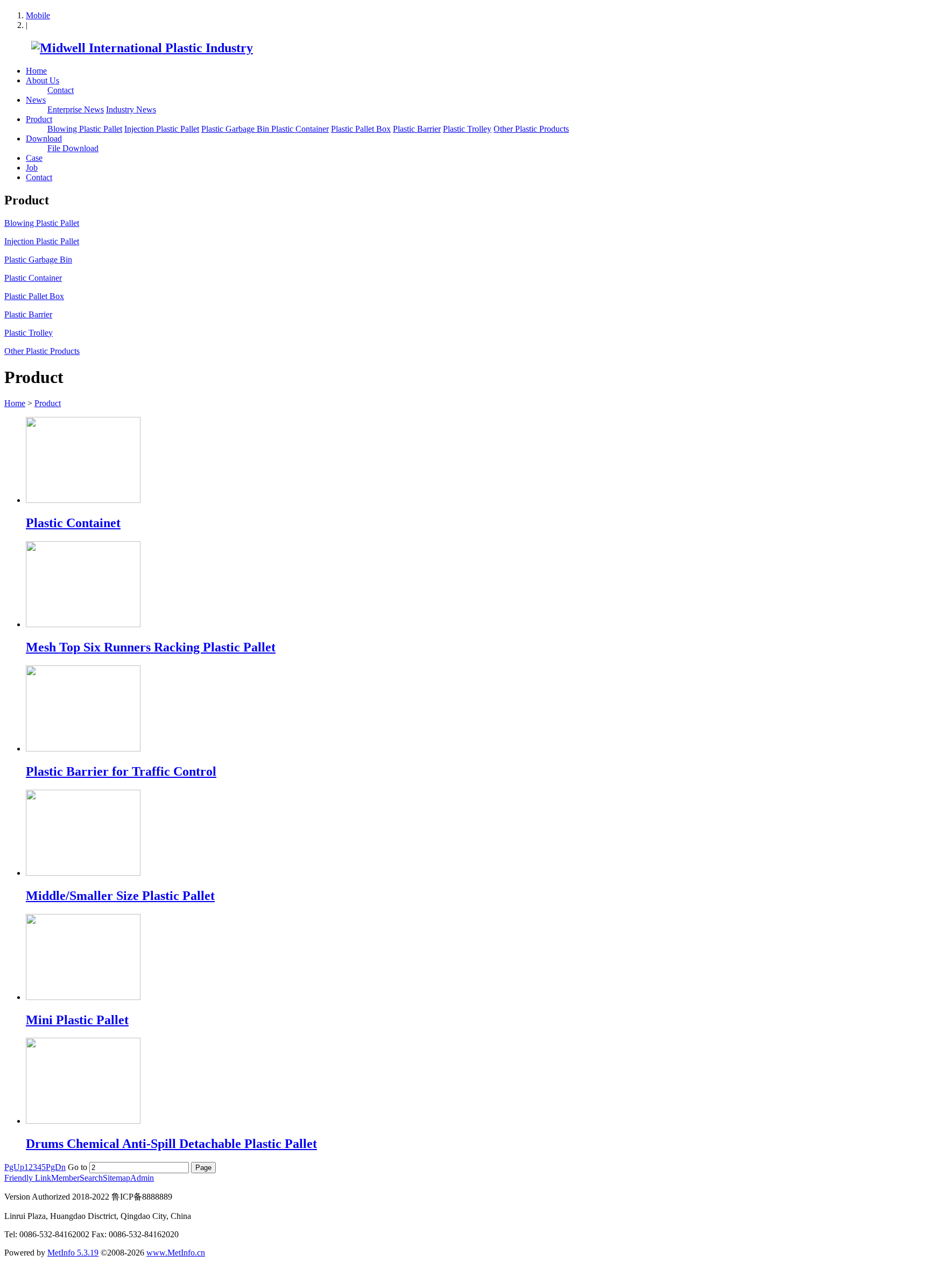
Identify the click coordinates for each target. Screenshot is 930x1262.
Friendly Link (27, 1177)
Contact (60, 90)
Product (39, 119)
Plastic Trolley (467, 128)
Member (65, 1177)
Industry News (131, 109)
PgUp (14, 1167)
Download (44, 138)
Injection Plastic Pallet (161, 128)
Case (34, 157)
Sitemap (116, 1177)
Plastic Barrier (417, 128)
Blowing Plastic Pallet (84, 128)
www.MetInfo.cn (175, 1252)
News (36, 99)
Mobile (38, 15)
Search (91, 1177)
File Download (72, 148)
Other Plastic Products (531, 128)
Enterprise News (75, 109)
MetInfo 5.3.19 (72, 1252)
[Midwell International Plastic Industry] (128, 48)
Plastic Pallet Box (361, 128)
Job (32, 167)
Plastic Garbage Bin (236, 128)
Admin (142, 1177)
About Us (42, 80)
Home (36, 70)
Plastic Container (300, 128)
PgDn (56, 1167)
